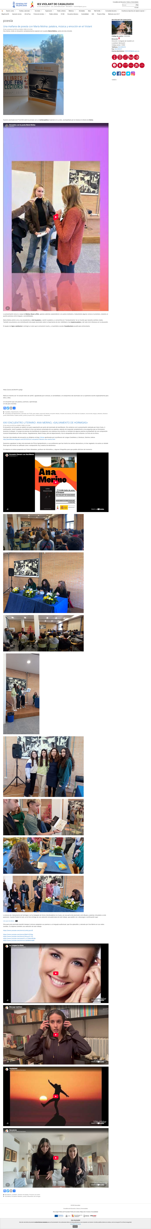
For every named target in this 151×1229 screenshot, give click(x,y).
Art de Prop (28, 14)
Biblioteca (71, 11)
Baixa (16, 921)
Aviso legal (55, 1211)
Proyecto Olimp (101, 14)
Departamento (15, 411)
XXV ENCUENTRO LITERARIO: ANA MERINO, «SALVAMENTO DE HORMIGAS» (45, 422)
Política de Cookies (75, 1211)
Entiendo (75, 1226)
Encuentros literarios (73, 14)
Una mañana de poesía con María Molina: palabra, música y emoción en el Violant (47, 26)
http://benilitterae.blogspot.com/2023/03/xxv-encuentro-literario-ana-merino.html (29, 439)
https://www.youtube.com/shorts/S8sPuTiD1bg (18, 934)
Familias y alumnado (24, 11)
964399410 (122, 47)
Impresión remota (16, 14)
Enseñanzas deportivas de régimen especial (133, 11)
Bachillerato (8, 1194)
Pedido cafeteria (61, 11)
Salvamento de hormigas (33, 1196)
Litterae (42, 437)
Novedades (26, 1194)
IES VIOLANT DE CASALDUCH (55, 4)
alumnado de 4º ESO (26, 413)
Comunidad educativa (111, 11)
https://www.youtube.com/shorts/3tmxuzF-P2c (18, 936)
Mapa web (82, 1211)
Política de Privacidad (64, 1211)
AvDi (93, 14)
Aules (89, 11)
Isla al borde (89, 413)
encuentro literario (55, 413)
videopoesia (47, 415)
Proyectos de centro (34, 1194)
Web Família (97, 11)
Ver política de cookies (75, 1224)
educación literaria (45, 413)
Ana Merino (8, 1196)
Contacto (88, 1211)
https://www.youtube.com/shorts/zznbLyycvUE (18, 930)
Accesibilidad (94, 1211)
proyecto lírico (31, 415)
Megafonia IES (5, 14)
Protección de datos (39, 14)
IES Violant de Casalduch (78, 413)
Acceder (136, 7)
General (21, 411)
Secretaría (37, 11)
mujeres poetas (18, 415)
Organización (48, 11)
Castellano (8, 411)
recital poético (39, 415)
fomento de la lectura (65, 413)
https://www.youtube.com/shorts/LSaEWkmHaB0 (18, 940)
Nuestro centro (10, 11)
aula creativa (36, 413)
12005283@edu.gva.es (132, 51)
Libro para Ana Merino (8, 921)
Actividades (82, 11)
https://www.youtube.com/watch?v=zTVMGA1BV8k (19, 938)
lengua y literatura (97, 413)
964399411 (118, 49)
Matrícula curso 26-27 (114, 14)
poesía (25, 415)
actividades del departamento (13, 413)
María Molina (10, 415)
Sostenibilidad (85, 14)
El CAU (62, 14)
